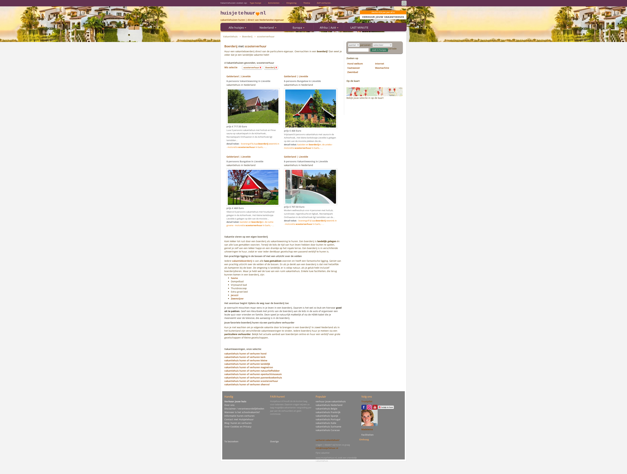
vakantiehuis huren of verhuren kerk (244, 357)
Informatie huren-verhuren (239, 415)
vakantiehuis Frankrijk (328, 412)
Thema (306, 3)
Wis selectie (230, 67)
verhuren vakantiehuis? (327, 440)
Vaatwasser (353, 67)
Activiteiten (274, 3)
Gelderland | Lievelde (238, 76)
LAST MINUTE (359, 27)
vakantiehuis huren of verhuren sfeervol (247, 384)
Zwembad (352, 72)
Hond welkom (355, 63)
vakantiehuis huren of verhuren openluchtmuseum (253, 374)
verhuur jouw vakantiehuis (331, 401)
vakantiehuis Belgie (326, 408)
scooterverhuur (265, 36)
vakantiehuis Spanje (327, 415)
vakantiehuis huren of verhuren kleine (245, 360)
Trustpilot (366, 401)
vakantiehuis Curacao (328, 430)
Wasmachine (382, 67)
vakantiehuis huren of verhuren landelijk (247, 363)
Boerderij (247, 36)
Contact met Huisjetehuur (239, 419)
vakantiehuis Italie (326, 423)
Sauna (234, 278)
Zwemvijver (237, 298)
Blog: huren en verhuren (238, 423)
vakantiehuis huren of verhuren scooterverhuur (251, 381)
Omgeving (291, 3)
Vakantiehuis (230, 36)
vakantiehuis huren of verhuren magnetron (248, 367)
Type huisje (255, 3)
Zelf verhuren (324, 3)
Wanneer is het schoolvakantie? (242, 412)
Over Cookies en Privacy (237, 426)
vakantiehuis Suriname (328, 426)
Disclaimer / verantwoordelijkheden (244, 408)
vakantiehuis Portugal (328, 419)
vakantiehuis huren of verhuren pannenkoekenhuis (253, 377)
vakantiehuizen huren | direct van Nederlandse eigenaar (252, 20)
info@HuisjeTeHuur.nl (327, 448)
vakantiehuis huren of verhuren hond (245, 353)
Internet (379, 63)
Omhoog (364, 439)
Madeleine (367, 429)
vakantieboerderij (242, 260)
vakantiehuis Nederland (329, 405)
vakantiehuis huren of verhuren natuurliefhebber (252, 370)
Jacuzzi (234, 295)
